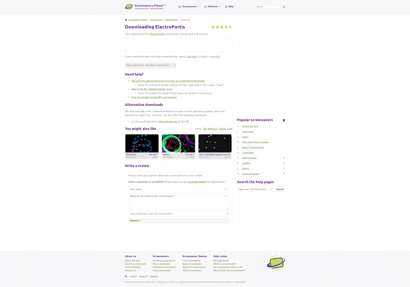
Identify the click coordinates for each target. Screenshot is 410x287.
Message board (220, 260)
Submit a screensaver (135, 264)
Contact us (130, 270)
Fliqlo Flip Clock (250, 126)
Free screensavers (162, 270)
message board (196, 181)
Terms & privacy (133, 267)
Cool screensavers (191, 260)
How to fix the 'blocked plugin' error (151, 89)
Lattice (245, 168)
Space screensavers (192, 264)
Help (230, 6)
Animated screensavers (164, 267)
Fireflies (246, 163)
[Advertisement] (164, 45)
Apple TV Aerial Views (253, 147)
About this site (132, 260)
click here (192, 56)
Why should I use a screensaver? (229, 270)
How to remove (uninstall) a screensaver (154, 97)
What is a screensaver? (224, 264)
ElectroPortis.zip (168, 121)
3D (204, 128)
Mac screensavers (161, 264)
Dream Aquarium (250, 173)
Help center (220, 256)
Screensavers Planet (137, 20)
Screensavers (189, 6)
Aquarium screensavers (194, 267)
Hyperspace (248, 131)
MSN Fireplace (249, 158)
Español (154, 276)
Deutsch (143, 276)
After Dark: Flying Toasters (255, 142)
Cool (229, 128)
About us (130, 256)
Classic (222, 128)
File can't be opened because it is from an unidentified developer (168, 80)
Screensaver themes (194, 256)
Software (212, 6)
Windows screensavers (164, 260)
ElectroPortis (171, 20)
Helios (245, 137)
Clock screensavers (191, 270)
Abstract (212, 128)
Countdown (248, 152)
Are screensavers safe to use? (228, 267)
